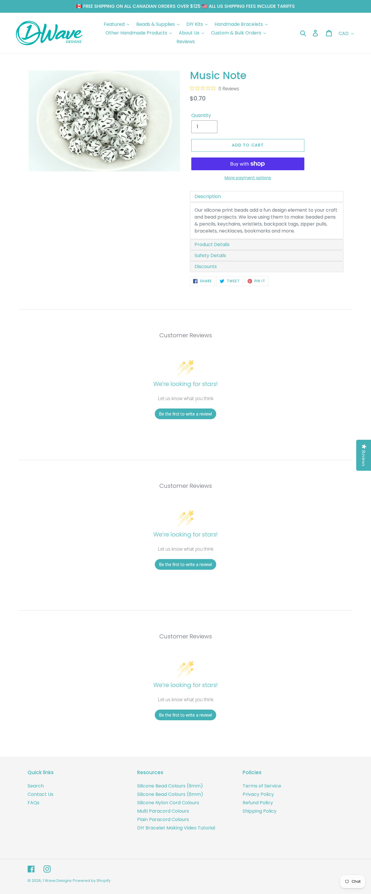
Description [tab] (207, 196)
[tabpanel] (266, 220)
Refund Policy (258, 802)
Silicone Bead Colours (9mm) (170, 786)
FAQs (33, 802)
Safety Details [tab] (210, 255)
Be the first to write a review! (185, 414)
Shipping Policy (260, 811)
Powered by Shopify (91, 880)
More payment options (248, 178)
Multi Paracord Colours (163, 811)
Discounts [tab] (205, 266)
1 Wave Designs (57, 880)
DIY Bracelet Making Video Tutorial (176, 828)
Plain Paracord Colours (163, 819)
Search (36, 786)
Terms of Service (262, 786)
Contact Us (40, 794)
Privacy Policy (258, 794)
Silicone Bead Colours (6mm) (170, 794)
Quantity (201, 115)
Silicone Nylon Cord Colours (168, 802)
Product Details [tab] (212, 244)
